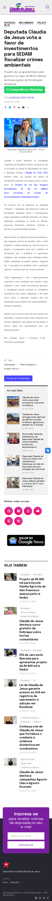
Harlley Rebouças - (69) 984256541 (25, 894)
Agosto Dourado (28, 759)
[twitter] (43, 897)
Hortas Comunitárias (30, 616)
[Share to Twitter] (10, 107)
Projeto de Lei (11, 368)
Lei (34, 680)
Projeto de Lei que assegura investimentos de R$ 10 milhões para (26, 189)
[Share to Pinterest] (14, 107)
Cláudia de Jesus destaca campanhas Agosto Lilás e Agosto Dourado (33, 779)
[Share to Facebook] (5, 107)
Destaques (9, 23)
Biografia (14, 882)
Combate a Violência (30, 718)
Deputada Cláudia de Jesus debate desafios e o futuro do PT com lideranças (33, 482)
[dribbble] (39, 897)
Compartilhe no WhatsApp (26, 89)
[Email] (23, 107)
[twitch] (47, 897)
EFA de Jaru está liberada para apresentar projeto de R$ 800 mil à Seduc (33, 662)
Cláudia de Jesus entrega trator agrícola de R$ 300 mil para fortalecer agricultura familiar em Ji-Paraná (33, 419)
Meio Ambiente (26, 23)
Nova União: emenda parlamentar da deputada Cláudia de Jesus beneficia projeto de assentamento (32, 440)
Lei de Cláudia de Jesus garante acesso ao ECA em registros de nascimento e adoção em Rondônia (32, 696)
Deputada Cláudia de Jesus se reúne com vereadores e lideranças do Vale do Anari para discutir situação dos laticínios (33, 463)
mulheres (37, 722)
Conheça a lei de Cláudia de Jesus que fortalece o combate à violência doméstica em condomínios (31, 737)
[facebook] (35, 897)
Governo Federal (28, 612)
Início (5, 882)
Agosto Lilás (26, 763)
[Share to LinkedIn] (19, 107)
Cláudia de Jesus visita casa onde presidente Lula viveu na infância (33, 401)
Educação (37, 574)
